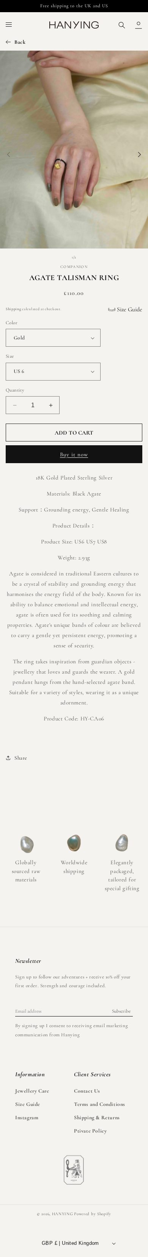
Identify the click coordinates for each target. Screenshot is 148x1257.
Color (11, 323)
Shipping (13, 309)
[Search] (121, 25)
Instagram (26, 1117)
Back (19, 42)
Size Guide (128, 309)
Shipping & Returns (97, 1117)
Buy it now (74, 454)
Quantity (15, 390)
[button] (9, 25)
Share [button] (20, 758)
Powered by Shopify (92, 1213)
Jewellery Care (32, 1091)
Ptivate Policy (90, 1131)
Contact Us (87, 1091)
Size (10, 356)
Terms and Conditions (99, 1104)
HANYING (62, 1213)
